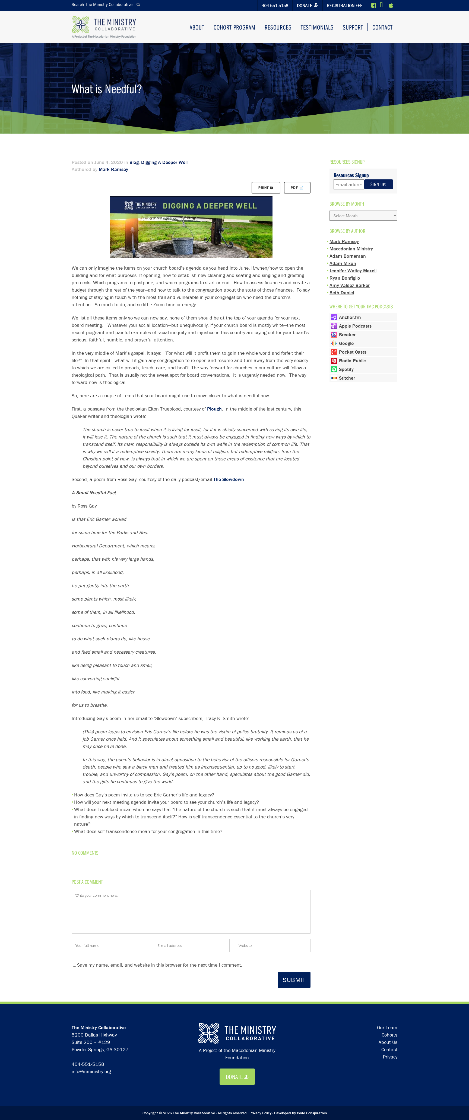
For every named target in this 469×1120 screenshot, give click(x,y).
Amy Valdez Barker (349, 285)
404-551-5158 (275, 5)
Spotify (346, 369)
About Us (388, 1042)
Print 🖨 (266, 187)
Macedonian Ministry (351, 249)
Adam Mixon (342, 263)
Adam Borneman (347, 256)
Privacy (390, 1057)
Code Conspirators (312, 1113)
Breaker (347, 334)
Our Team (387, 1027)
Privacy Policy (260, 1113)
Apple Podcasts (355, 326)
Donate (304, 5)
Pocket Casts (352, 352)
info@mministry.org (91, 1071)
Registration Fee (345, 5)
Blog (134, 162)
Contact (389, 1049)
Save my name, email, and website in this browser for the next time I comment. (159, 965)
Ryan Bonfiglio (344, 278)
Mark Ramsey (113, 169)
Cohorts (389, 1035)
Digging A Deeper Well (164, 162)
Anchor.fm (350, 317)
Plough (214, 409)
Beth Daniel (341, 292)
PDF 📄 (297, 187)
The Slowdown (228, 479)
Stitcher (347, 378)
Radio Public (352, 360)
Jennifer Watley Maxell (352, 270)
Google (346, 343)
